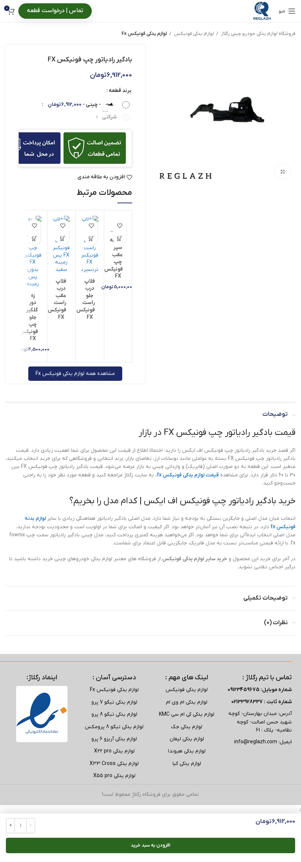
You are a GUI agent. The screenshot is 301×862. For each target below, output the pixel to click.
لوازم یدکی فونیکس (193, 34)
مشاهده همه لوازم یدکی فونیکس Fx (75, 373)
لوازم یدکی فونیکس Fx (144, 34)
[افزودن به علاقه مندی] (119, 225)
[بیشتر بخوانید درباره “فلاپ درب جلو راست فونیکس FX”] (91, 238)
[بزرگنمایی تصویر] (282, 171)
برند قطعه (120, 90)
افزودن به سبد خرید (150, 845)
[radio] (85, 105)
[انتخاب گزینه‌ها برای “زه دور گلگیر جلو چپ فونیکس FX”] (34, 238)
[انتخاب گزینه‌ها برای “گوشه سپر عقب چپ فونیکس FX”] (119, 238)
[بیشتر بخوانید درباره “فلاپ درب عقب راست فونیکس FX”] (63, 238)
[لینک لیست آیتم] (187, 690)
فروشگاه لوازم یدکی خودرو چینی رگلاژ (257, 34)
